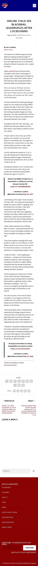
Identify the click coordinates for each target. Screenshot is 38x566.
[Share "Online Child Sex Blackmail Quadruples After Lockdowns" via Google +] (15, 381)
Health (4, 497)
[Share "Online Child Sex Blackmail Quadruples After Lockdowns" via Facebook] (7, 381)
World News (22, 35)
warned (21, 257)
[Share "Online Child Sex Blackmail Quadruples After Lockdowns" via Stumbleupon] (15, 385)
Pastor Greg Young (9, 512)
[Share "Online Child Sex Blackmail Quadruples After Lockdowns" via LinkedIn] (27, 381)
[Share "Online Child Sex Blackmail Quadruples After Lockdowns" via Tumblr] (19, 381)
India (4, 502)
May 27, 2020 (28, 356)
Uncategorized (8, 522)
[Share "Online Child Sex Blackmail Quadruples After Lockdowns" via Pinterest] (23, 381)
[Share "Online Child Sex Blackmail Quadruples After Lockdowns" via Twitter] (11, 381)
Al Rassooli (6, 487)
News (4, 507)
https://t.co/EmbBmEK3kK (20, 186)
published (12, 71)
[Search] (33, 471)
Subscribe (29, 548)
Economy (5, 492)
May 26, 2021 (28, 194)
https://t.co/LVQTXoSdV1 (20, 349)
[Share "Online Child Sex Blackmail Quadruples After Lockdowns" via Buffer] (31, 381)
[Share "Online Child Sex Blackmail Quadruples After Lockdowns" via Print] (23, 385)
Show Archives (7, 517)
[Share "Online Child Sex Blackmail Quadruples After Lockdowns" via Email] (19, 385)
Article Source (8, 50)
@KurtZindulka (12, 365)
